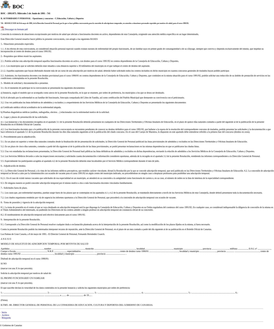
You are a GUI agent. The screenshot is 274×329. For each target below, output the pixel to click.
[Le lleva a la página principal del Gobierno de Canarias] (6, 5)
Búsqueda (6, 318)
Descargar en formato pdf (16, 29)
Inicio (4, 312)
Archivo (5, 315)
